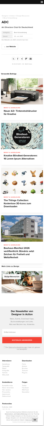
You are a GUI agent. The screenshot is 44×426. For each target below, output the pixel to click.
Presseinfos (6, 392)
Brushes (25, 368)
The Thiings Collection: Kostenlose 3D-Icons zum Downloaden (17, 203)
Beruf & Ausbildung (10, 18)
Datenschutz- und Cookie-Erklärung (16, 414)
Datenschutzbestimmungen (18, 347)
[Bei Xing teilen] (22, 58)
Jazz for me (6, 409)
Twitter (24, 386)
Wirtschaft (5, 375)
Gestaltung (6, 364)
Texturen (25, 370)
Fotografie (5, 370)
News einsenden (8, 388)
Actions (24, 366)
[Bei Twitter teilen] (13, 58)
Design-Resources (22, 16)
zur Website (11, 46)
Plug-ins (24, 373)
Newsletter (25, 392)
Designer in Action (13, 9)
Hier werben (6, 390)
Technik (4, 373)
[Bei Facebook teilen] (18, 58)
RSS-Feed (25, 390)
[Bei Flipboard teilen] (26, 58)
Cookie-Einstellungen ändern (22, 422)
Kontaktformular (7, 386)
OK (35, 420)
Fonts (24, 364)
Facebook (25, 388)
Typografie (5, 366)
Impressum (28, 420)
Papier (4, 368)
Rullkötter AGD (7, 407)
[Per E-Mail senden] (31, 58)
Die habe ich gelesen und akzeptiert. (22, 348)
